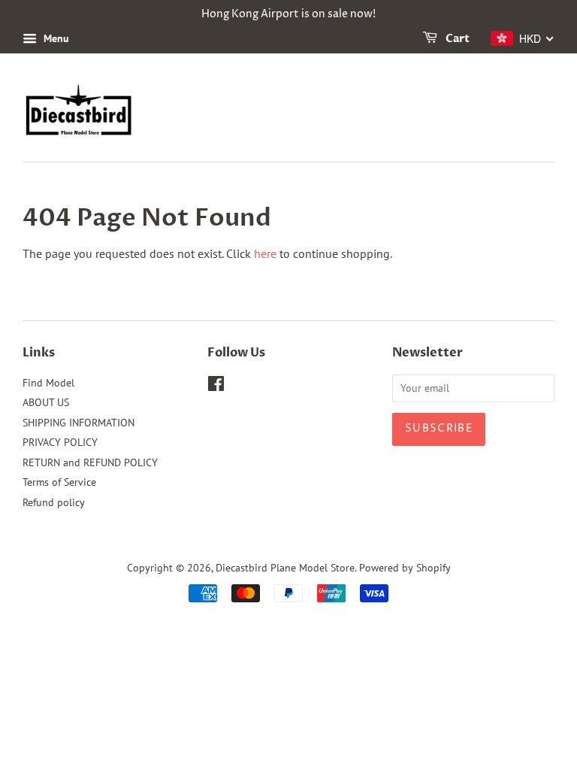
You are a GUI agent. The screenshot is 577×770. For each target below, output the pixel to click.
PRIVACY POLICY (60, 442)
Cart (456, 39)
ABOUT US (46, 402)
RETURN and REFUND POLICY (90, 462)
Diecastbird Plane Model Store (285, 567)
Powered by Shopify (405, 567)
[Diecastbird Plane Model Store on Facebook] (216, 386)
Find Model (48, 383)
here (265, 253)
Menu (55, 38)
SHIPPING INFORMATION (78, 422)
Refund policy (54, 502)
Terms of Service (59, 482)
